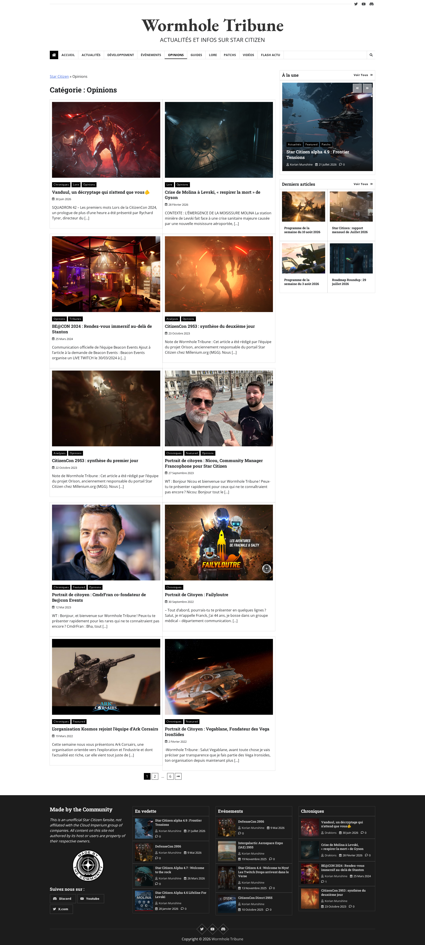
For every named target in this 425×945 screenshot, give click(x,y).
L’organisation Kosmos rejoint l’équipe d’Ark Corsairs (105, 729)
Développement (120, 55)
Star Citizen (59, 76)
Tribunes (75, 319)
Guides (196, 55)
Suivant (178, 776)
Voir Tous (361, 75)
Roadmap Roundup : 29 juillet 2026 (349, 282)
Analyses (172, 319)
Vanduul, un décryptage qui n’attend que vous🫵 (101, 192)
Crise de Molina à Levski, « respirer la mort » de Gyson (212, 194)
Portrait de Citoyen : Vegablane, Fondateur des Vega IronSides (217, 731)
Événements (151, 55)
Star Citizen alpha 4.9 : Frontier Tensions (317, 154)
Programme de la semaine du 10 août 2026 (302, 230)
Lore (213, 55)
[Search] (371, 55)
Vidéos (248, 55)
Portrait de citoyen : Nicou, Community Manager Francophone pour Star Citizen (214, 463)
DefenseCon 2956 (168, 846)
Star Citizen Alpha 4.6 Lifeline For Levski (180, 894)
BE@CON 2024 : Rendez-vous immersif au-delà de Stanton (102, 328)
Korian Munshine (301, 164)
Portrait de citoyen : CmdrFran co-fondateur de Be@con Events (99, 597)
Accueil (68, 55)
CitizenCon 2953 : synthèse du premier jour (95, 460)
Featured (192, 453)
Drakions (330, 833)
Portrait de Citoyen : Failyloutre (196, 594)
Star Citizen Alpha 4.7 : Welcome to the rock (179, 870)
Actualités (91, 55)
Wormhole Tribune (212, 24)
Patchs (230, 55)
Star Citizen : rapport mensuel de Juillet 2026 (350, 230)
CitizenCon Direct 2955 (255, 898)
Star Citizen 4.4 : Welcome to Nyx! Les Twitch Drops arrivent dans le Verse (263, 872)
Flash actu (270, 55)
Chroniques (61, 184)
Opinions (176, 55)
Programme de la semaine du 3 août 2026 (301, 282)
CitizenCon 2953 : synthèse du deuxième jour (210, 326)
